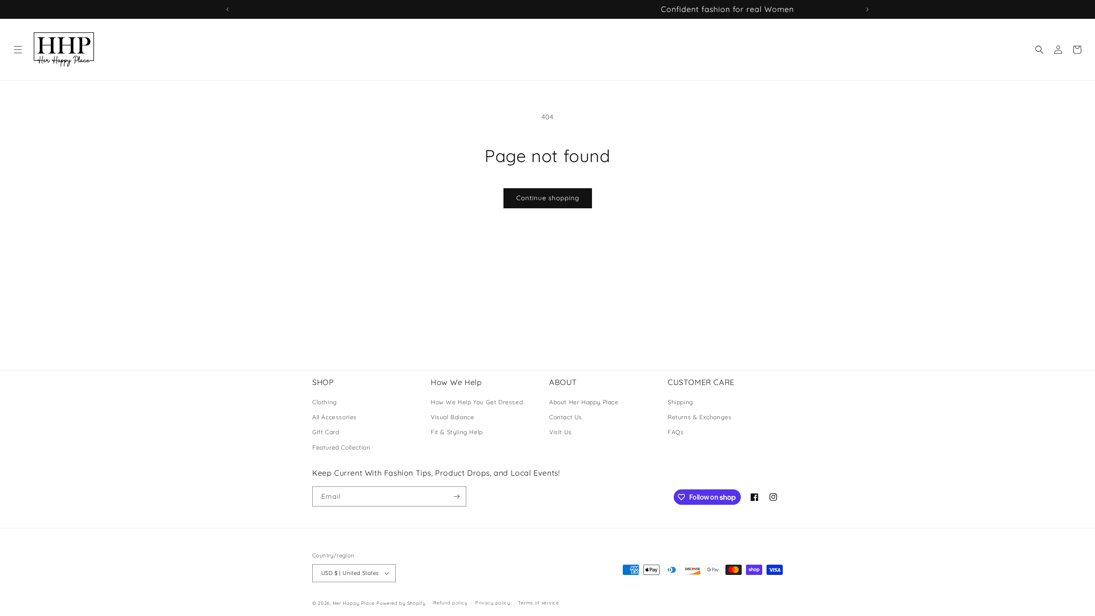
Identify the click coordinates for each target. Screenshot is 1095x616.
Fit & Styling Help (457, 432)
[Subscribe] (456, 496)
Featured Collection (341, 447)
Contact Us (565, 417)
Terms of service (538, 603)
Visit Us (560, 432)
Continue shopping (547, 198)
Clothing (324, 402)
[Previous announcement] (227, 9)
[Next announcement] (867, 9)
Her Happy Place (354, 603)
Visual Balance (452, 417)
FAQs (676, 432)
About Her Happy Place (584, 402)
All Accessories (334, 417)
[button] (18, 49)
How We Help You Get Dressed (477, 402)
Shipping (680, 402)
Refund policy (450, 603)
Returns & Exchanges (699, 417)
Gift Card (325, 432)
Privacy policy (492, 603)
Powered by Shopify (401, 603)
